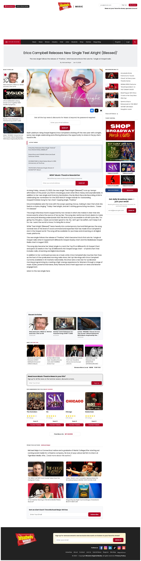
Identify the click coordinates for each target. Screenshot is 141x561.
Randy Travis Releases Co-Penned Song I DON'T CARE (12, 115)
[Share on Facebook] (92, 110)
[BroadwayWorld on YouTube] (124, 548)
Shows (47, 42)
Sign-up (124, 5)
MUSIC (79, 6)
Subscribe (94, 514)
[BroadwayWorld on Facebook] (101, 548)
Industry (54, 42)
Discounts (130, 190)
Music (34, 42)
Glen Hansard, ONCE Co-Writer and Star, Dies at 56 (13, 80)
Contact (82, 552)
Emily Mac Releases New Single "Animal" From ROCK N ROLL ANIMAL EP (42, 149)
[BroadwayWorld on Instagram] (105, 548)
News (41, 42)
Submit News (97, 552)
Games (88, 42)
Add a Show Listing (22, 6)
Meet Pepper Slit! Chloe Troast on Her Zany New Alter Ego (129, 95)
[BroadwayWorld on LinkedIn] (110, 548)
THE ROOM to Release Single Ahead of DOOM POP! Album (41, 169)
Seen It (35, 421)
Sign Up (65, 128)
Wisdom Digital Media (94, 556)
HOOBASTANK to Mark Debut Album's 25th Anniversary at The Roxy (42, 162)
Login (128, 42)
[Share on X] (96, 110)
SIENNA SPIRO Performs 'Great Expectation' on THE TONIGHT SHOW (128, 86)
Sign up (131, 210)
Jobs (67, 42)
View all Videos (110, 114)
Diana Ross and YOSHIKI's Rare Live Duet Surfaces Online (41, 155)
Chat (61, 42)
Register (118, 42)
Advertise (69, 552)
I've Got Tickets (35, 425)
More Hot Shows (113, 190)
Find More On (63, 434)
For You (35, 342)
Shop (82, 42)
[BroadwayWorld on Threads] (119, 548)
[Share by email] (101, 110)
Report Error (122, 552)
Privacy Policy (120, 556)
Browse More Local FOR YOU (87, 367)
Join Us (88, 552)
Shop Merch (10, 6)
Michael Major (45, 445)
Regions (105, 552)
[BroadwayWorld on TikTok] (115, 548)
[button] (134, 42)
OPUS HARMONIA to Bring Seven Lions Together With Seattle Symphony (12, 98)
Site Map (113, 552)
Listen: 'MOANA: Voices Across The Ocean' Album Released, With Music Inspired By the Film (13, 132)
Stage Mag (97, 42)
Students (74, 42)
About (76, 552)
